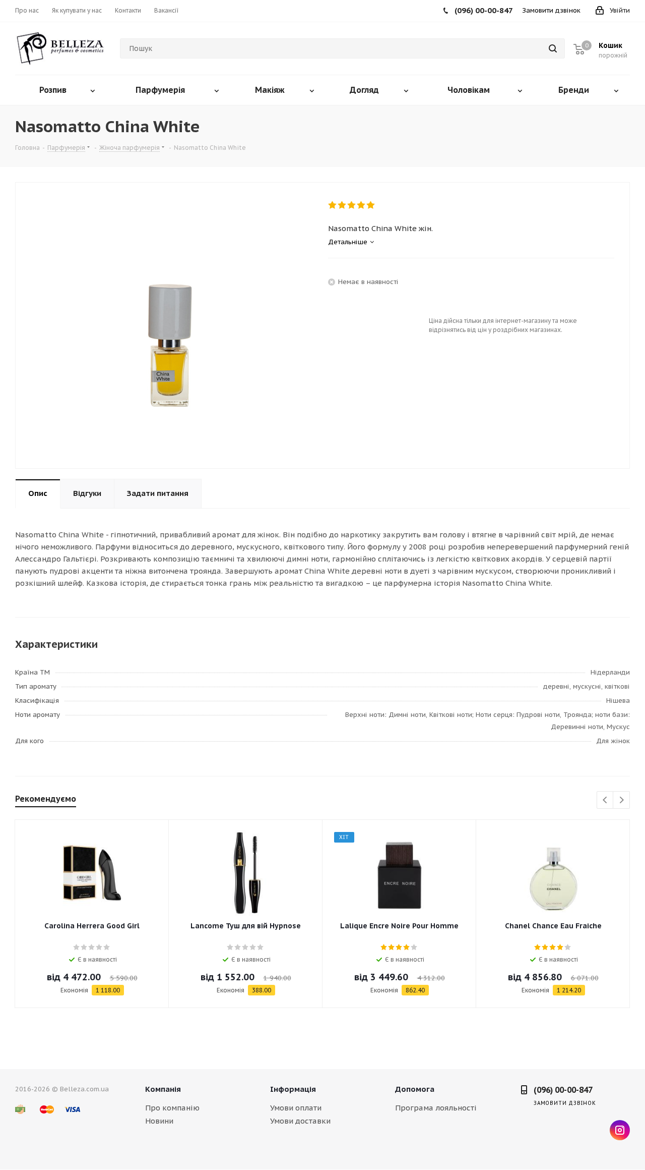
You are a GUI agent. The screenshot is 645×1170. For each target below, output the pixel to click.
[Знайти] (553, 48)
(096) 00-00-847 (563, 1090)
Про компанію (172, 1107)
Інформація (293, 1089)
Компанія (163, 1089)
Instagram (620, 1130)
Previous (605, 800)
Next (621, 800)
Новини (159, 1121)
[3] (352, 205)
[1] (333, 205)
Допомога (414, 1089)
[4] (361, 205)
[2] (342, 205)
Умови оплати (295, 1107)
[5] (371, 205)
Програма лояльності (436, 1107)
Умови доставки (300, 1121)
